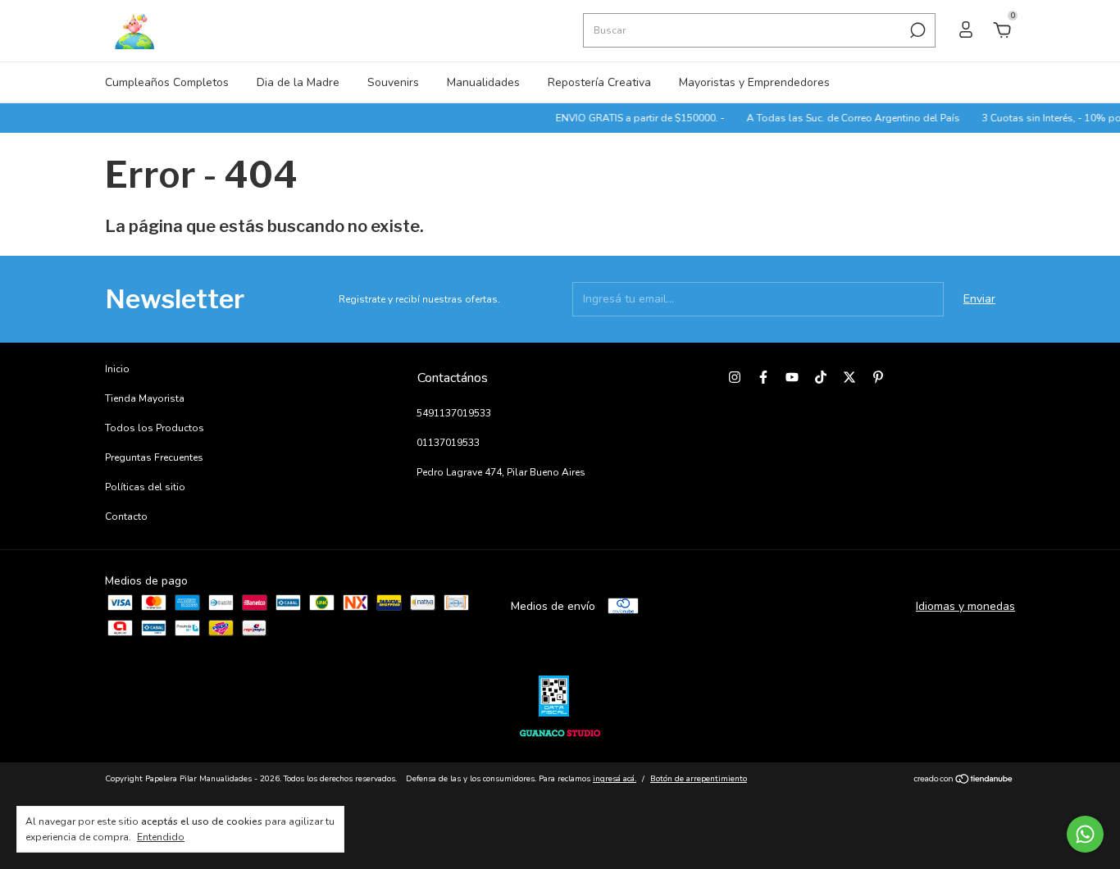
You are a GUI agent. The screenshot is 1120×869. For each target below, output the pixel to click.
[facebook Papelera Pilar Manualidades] (763, 377)
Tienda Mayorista (144, 398)
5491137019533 (454, 413)
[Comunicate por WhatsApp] (1085, 834)
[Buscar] (916, 30)
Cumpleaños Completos (167, 82)
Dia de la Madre (298, 82)
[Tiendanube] (964, 781)
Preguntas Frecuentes (154, 457)
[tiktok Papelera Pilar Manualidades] (820, 377)
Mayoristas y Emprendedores (754, 82)
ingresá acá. (614, 779)
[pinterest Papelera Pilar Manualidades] (878, 377)
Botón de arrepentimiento (698, 779)
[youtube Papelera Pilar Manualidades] (792, 377)
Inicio (117, 368)
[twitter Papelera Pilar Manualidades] (849, 377)
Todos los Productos (154, 427)
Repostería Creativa (599, 82)
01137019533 (448, 442)
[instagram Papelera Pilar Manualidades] (734, 377)
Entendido (160, 837)
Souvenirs (393, 82)
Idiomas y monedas (965, 606)
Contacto (126, 516)
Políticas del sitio (145, 487)
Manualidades (483, 82)
